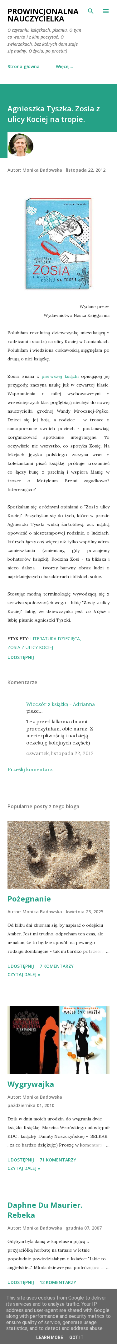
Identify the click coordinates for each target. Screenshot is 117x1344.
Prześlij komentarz (30, 769)
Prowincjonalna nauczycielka (43, 15)
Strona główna (23, 66)
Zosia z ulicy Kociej (30, 647)
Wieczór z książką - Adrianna (60, 704)
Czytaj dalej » (23, 974)
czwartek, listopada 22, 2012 (60, 753)
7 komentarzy (57, 966)
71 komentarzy (58, 1160)
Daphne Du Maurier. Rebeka (44, 1210)
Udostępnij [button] (20, 657)
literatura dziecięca (55, 639)
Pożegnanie (29, 898)
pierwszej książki (60, 376)
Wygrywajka (30, 1084)
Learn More (49, 1337)
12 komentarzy (58, 1282)
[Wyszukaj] (91, 11)
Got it (76, 1337)
